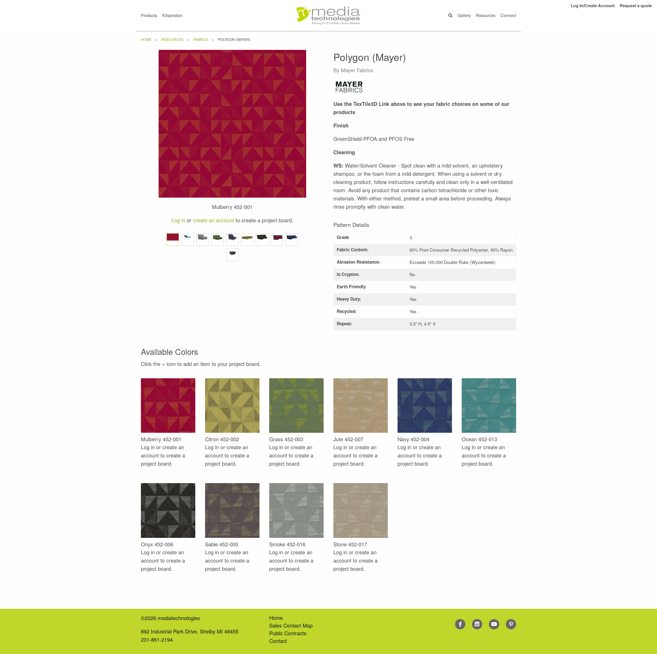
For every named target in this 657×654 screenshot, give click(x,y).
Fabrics (200, 39)
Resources (172, 39)
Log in (178, 220)
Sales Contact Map (291, 625)
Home (146, 39)
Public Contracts (287, 633)
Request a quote (636, 5)
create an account (213, 220)
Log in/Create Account (593, 5)
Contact (278, 640)
